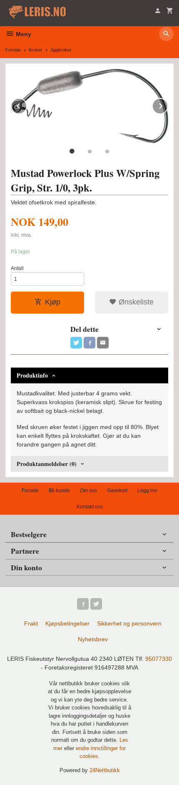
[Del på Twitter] (76, 342)
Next (167, 104)
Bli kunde (59, 490)
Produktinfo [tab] (32, 375)
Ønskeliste (135, 302)
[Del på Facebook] (89, 342)
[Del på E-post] (103, 342)
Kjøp (52, 302)
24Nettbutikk (105, 770)
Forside (13, 49)
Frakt (31, 623)
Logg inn (147, 490)
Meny (22, 34)
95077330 (158, 658)
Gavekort (117, 490)
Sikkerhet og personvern (129, 623)
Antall (17, 268)
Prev (26, 104)
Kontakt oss (90, 507)
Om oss (88, 490)
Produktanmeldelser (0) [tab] (47, 463)
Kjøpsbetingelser (67, 623)
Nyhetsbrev (93, 639)
